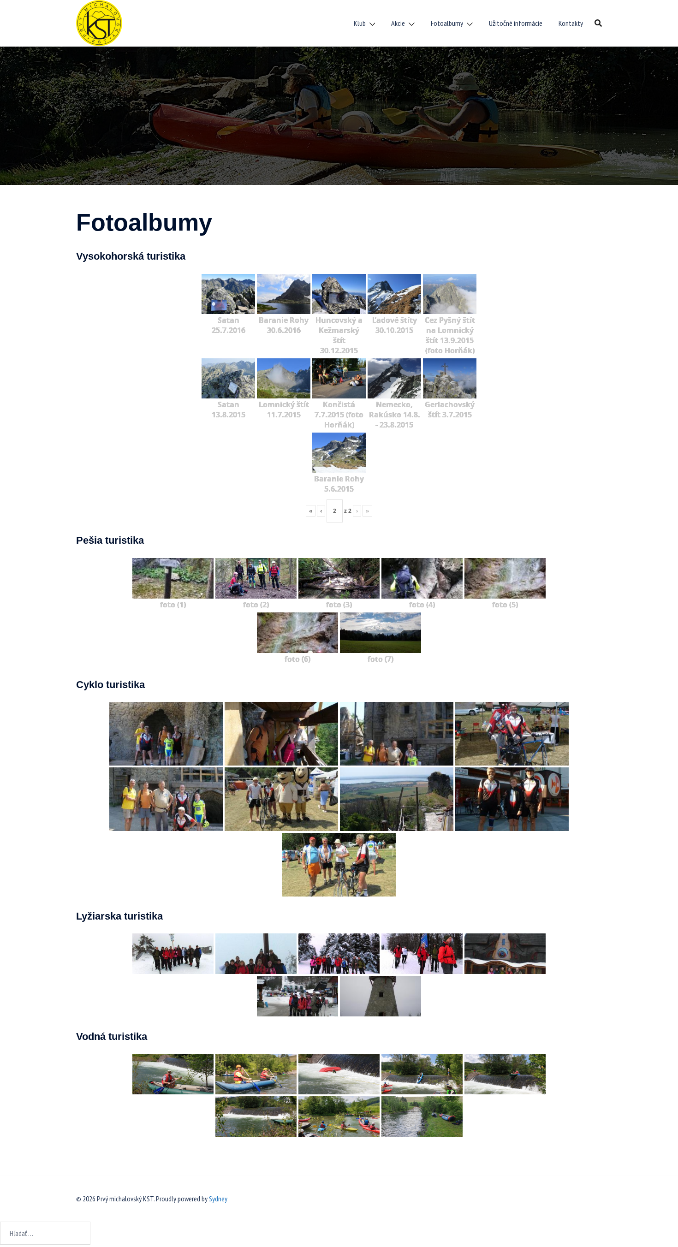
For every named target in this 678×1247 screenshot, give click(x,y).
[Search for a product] (598, 23)
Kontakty (571, 23)
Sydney (218, 1198)
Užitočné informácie (515, 23)
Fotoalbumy (447, 23)
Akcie (398, 23)
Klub (360, 23)
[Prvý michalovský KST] (99, 22)
